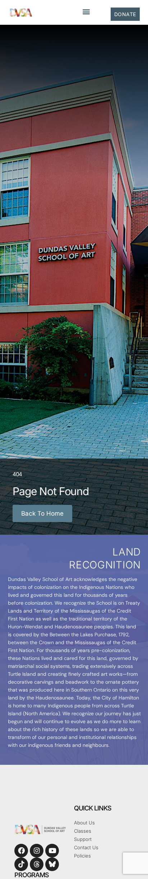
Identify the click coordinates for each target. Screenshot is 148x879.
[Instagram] (36, 850)
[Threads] (36, 864)
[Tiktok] (21, 864)
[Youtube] (52, 850)
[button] (86, 11)
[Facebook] (21, 850)
